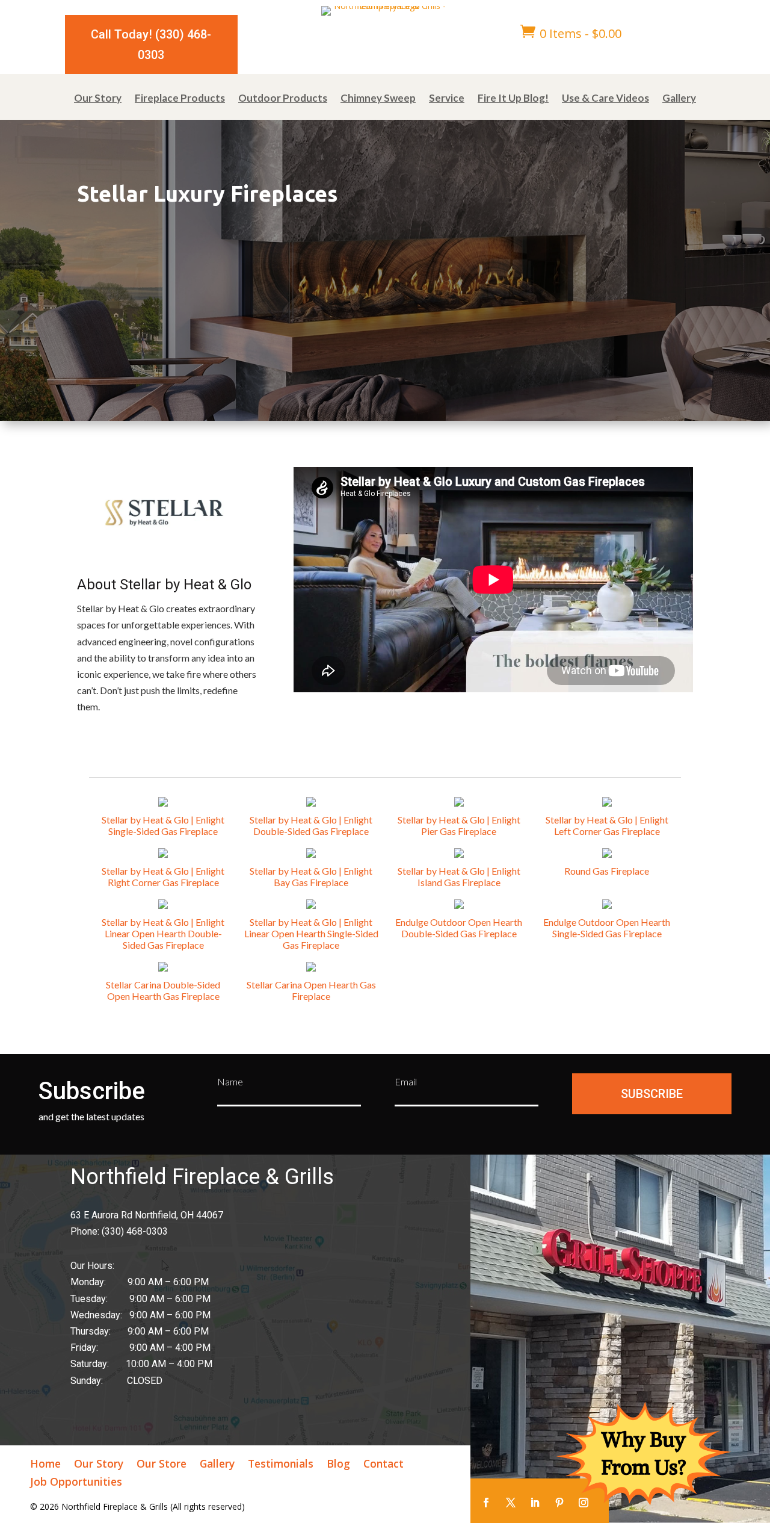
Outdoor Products (282, 99)
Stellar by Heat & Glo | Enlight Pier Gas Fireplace (459, 825)
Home (45, 1465)
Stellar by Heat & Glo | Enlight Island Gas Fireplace (459, 876)
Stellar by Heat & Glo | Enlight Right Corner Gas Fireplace (163, 876)
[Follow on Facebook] (486, 1502)
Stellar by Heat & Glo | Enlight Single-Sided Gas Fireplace (163, 825)
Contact (383, 1465)
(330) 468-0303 (135, 1231)
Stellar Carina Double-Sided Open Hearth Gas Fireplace (163, 990)
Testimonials (280, 1465)
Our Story (98, 99)
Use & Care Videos (605, 99)
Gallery (679, 99)
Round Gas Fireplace (606, 870)
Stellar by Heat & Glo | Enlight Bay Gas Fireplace (311, 876)
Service (446, 99)
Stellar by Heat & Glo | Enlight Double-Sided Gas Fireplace (311, 825)
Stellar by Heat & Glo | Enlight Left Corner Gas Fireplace (607, 825)
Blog (338, 1465)
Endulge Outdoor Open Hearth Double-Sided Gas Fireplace (458, 927)
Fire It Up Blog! (513, 99)
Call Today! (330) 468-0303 (151, 44)
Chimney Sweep (378, 99)
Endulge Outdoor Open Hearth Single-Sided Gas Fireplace (606, 927)
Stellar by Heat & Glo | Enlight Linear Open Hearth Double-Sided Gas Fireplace (163, 933)
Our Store (161, 1465)
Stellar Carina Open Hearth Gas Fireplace (311, 990)
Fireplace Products (180, 99)
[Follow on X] (510, 1502)
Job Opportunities (76, 1483)
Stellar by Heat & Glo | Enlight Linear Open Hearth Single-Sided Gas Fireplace (311, 933)
